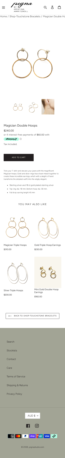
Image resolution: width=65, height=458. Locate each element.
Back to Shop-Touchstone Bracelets (35, 316)
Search (10, 341)
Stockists (12, 350)
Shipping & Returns (17, 385)
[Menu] (3, 7)
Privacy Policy (14, 393)
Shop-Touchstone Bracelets (25, 16)
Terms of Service (16, 376)
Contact (11, 359)
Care (9, 367)
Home (3, 16)
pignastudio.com (36, 447)
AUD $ (31, 415)
